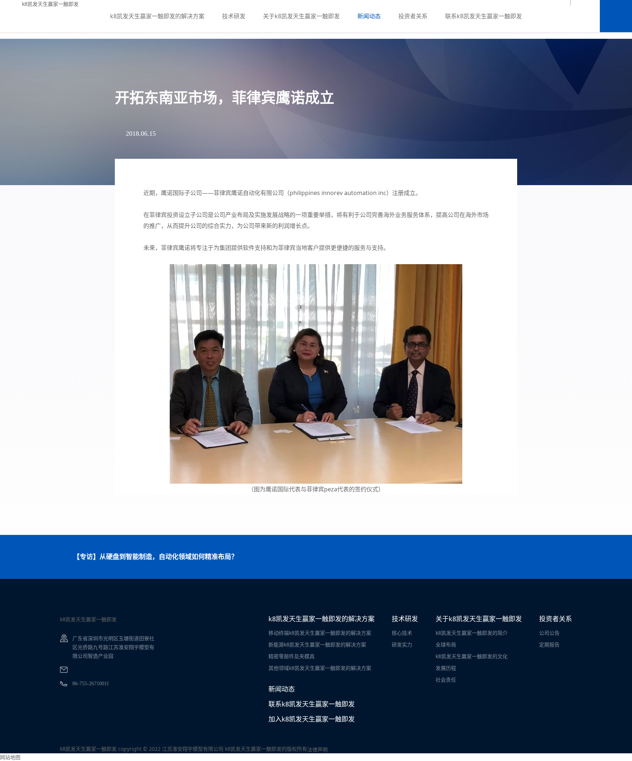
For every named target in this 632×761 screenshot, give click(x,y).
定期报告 (549, 644)
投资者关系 (413, 16)
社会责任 (446, 679)
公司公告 (549, 632)
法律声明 (317, 749)
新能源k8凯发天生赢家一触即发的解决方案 (317, 644)
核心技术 (402, 632)
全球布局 (446, 644)
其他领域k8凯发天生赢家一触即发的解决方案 (319, 667)
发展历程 (446, 667)
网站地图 (10, 757)
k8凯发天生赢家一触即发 (50, 3)
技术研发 (233, 16)
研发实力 (402, 644)
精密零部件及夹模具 (291, 656)
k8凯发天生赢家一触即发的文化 (472, 656)
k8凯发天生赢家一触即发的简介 (472, 632)
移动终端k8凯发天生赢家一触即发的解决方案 (319, 632)
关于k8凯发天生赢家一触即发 (301, 16)
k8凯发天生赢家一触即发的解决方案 (157, 16)
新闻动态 (369, 16)
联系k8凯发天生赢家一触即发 (483, 16)
